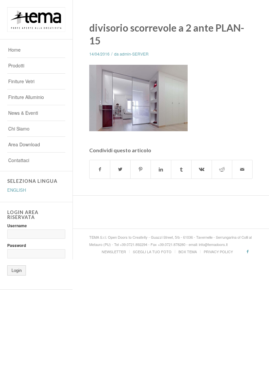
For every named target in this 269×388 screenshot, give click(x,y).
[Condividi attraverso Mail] (242, 169)
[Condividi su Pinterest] (141, 169)
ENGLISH (16, 190)
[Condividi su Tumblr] (181, 169)
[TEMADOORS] (36, 19)
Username (17, 226)
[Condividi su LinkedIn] (161, 169)
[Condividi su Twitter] (120, 169)
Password (16, 245)
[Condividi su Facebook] (100, 169)
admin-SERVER (134, 54)
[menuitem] (36, 50)
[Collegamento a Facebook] (248, 251)
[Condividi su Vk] (202, 169)
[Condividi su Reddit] (222, 169)
